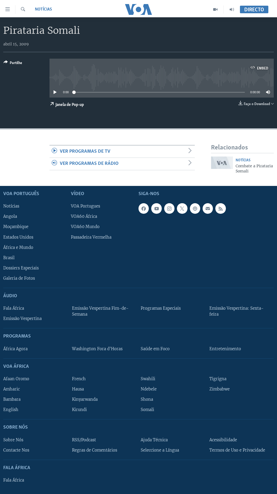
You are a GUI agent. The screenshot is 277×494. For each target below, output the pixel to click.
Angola (10, 216)
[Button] (13, 64)
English (10, 409)
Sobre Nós (13, 439)
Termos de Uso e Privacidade (237, 450)
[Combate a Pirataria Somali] (222, 162)
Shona (147, 399)
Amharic (11, 389)
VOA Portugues (85, 206)
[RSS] (220, 208)
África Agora (15, 348)
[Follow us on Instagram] (169, 208)
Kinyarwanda (85, 399)
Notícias (43, 9)
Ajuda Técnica (154, 439)
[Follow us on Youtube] (156, 208)
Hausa (78, 389)
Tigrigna (217, 378)
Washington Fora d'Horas (97, 348)
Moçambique (15, 226)
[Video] (215, 9)
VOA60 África (84, 216)
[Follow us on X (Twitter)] (182, 208)
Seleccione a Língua (160, 450)
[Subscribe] (208, 208)
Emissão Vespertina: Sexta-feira (236, 311)
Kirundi (79, 409)
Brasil (9, 257)
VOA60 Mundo (85, 226)
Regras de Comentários (94, 450)
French (79, 378)
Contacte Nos (16, 450)
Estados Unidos (18, 237)
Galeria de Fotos (19, 278)
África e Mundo (18, 247)
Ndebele (149, 389)
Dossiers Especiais (21, 267)
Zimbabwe (219, 389)
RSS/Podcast (84, 439)
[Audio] (232, 9)
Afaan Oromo (16, 378)
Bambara (12, 399)
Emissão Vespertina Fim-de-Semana (100, 311)
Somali (147, 409)
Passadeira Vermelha (91, 237)
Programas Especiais (161, 308)
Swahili (148, 378)
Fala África (13, 308)
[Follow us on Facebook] (143, 208)
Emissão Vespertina (22, 318)
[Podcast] (195, 208)
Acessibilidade (223, 439)
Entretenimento (225, 348)
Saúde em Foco (155, 348)
